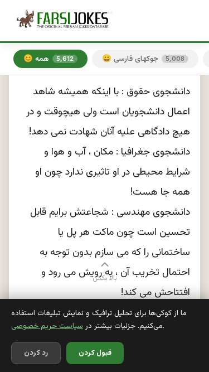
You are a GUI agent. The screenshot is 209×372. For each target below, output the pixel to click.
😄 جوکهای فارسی (143, 59)
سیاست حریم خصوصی (47, 326)
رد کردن (36, 353)
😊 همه (48, 59)
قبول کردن (95, 353)
